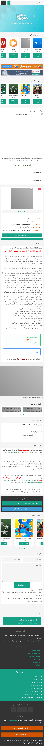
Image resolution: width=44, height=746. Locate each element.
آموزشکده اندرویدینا (34, 653)
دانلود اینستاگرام (35, 688)
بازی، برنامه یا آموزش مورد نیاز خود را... (23, 621)
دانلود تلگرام (36, 682)
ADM (10, 452)
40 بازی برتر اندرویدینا (33, 691)
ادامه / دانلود (38, 55)
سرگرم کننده (6, 230)
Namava (38, 49)
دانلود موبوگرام (35, 685)
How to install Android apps (31, 697)
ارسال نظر (21, 585)
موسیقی (37, 259)
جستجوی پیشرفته (34, 656)
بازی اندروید (36, 676)
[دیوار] (22, 18)
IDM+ (15, 452)
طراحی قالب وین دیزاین (21, 728)
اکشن (28, 230)
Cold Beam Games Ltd (28, 425)
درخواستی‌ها (36, 662)
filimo (13, 49)
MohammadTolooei (22, 735)
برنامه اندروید (35, 679)
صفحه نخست (36, 650)
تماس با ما (37, 659)
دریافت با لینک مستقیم (28, 503)
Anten (25, 49)
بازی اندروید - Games (18, 230)
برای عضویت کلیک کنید (21, 509)
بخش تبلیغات (13, 720)
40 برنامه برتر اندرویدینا (32, 694)
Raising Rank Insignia (16, 95)
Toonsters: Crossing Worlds (33, 538)
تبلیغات (38, 665)
